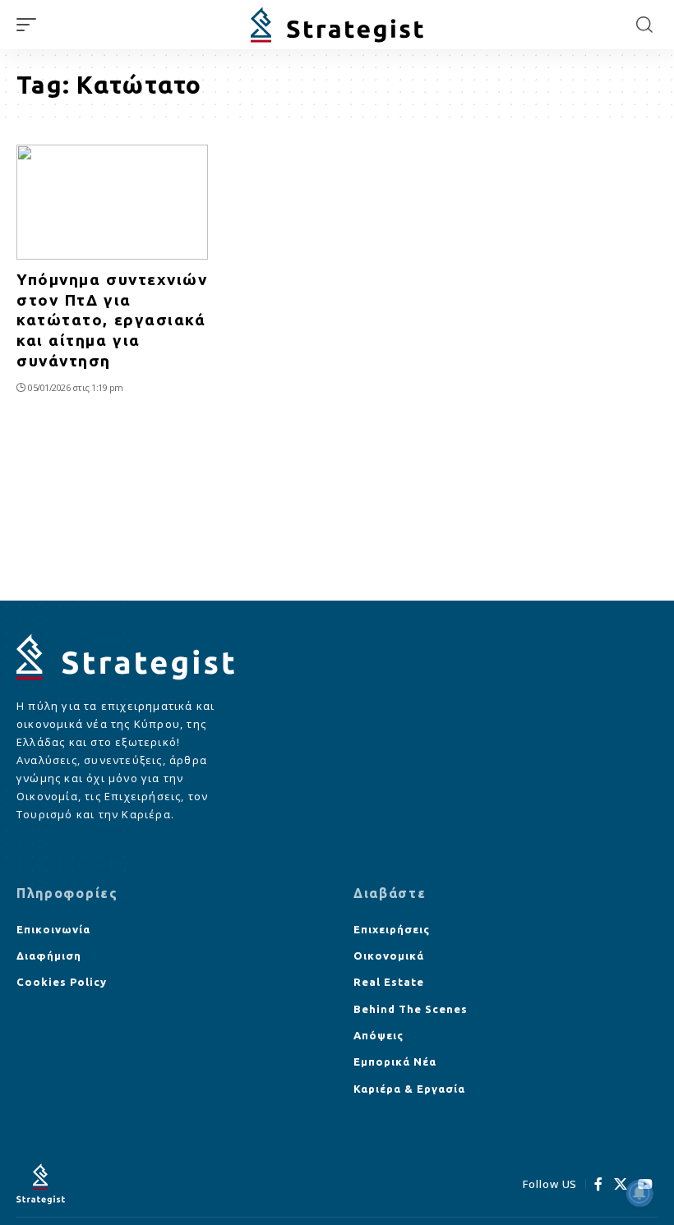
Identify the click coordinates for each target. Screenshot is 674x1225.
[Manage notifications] (639, 1193)
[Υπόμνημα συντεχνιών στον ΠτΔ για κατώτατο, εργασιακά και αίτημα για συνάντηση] (112, 202)
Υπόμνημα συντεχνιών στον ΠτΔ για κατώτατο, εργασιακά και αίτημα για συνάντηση (112, 320)
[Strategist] (336, 25)
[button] (30, 24)
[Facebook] (598, 1184)
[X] (621, 1184)
